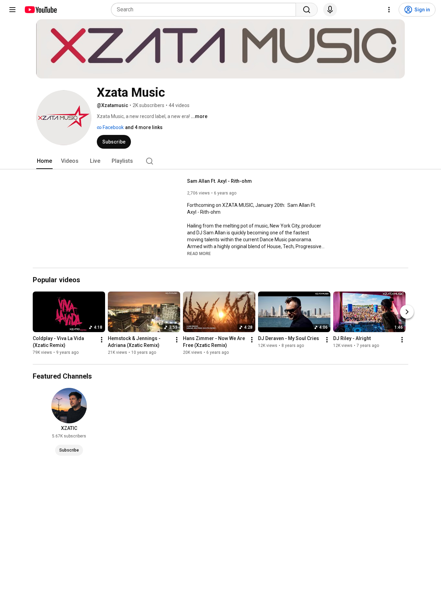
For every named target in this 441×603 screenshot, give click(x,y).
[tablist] (220, 161)
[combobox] (205, 10)
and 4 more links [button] (144, 127)
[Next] (407, 312)
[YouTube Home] (40, 9)
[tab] (44, 161)
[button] (199, 253)
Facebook (113, 127)
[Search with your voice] (330, 10)
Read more (199, 253)
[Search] (307, 10)
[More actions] (102, 340)
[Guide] (12, 10)
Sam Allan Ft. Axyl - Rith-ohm (219, 181)
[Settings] (389, 10)
